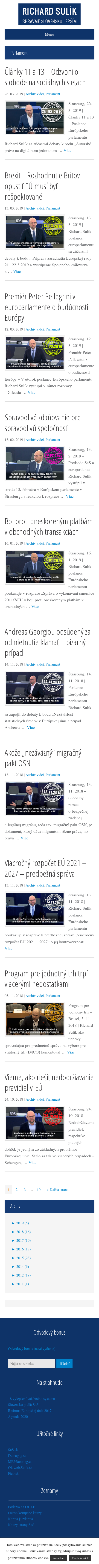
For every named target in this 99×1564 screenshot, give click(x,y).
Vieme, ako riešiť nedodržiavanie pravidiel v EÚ (49, 1082)
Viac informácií (80, 1558)
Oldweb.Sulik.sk (20, 1467)
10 (39, 1189)
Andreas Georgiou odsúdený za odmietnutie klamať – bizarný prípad (48, 642)
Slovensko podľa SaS (23, 1404)
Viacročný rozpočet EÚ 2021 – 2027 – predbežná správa (45, 868)
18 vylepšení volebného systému (31, 1398)
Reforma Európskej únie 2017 (30, 1410)
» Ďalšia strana (57, 1189)
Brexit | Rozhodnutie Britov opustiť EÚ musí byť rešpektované (42, 185)
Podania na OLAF (21, 1506)
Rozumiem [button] (58, 1558)
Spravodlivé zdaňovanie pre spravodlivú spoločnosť (43, 422)
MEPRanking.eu (20, 1461)
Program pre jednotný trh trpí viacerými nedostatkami (46, 978)
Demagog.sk (17, 1455)
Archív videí (35, 93)
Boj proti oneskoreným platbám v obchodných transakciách (49, 526)
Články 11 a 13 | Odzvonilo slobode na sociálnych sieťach (45, 77)
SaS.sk (13, 1449)
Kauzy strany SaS (21, 1524)
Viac (67, 150)
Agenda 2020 (18, 1416)
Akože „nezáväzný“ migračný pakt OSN (43, 758)
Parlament (53, 93)
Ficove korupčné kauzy (25, 1512)
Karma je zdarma (20, 1518)
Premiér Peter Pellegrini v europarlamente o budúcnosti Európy (46, 306)
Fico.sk (13, 1473)
